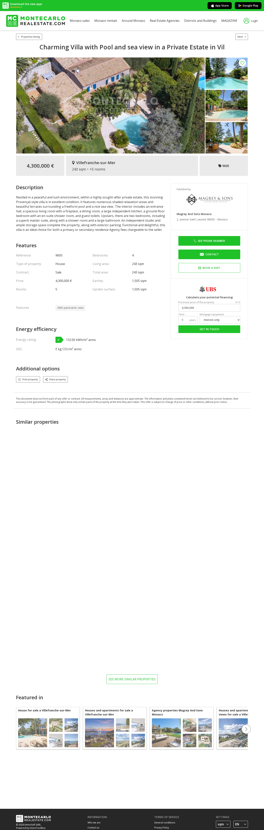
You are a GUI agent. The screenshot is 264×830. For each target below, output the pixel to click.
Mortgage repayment (212, 314)
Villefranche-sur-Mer (95, 162)
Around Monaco (133, 21)
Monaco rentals (105, 21)
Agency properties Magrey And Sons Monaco (177, 712)
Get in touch (209, 329)
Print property (30, 379)
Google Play (250, 5)
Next (240, 36)
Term (181, 314)
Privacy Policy (161, 827)
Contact (212, 254)
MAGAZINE (229, 21)
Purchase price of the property (196, 302)
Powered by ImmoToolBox (30, 828)
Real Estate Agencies (165, 21)
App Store (222, 5)
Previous (16, 729)
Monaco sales (80, 21)
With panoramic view (70, 308)
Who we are (94, 822)
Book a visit (211, 268)
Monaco (222, 219)
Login (254, 21)
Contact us (93, 827)
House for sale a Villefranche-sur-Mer (44, 710)
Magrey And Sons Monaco (194, 214)
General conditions (164, 822)
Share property (57, 379)
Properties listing (30, 36)
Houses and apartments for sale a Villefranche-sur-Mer (109, 712)
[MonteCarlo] (35, 21)
